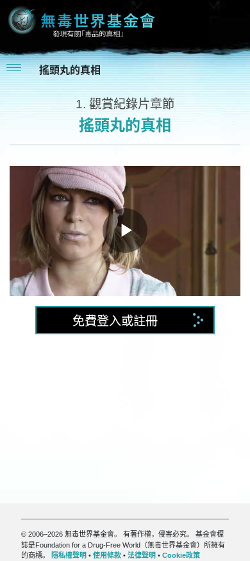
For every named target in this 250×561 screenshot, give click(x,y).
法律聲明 (142, 555)
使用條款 (107, 555)
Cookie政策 (181, 555)
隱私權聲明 (69, 555)
